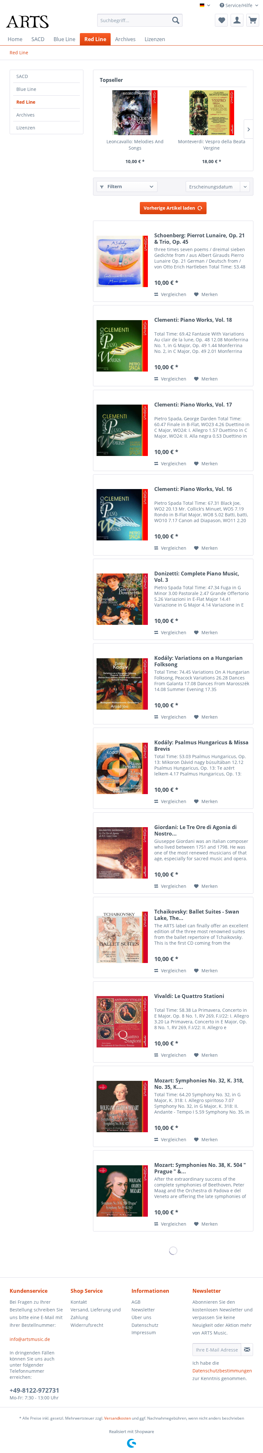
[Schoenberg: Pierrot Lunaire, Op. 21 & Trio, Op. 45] (122, 261)
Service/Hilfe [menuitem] (239, 5)
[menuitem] (140, 20)
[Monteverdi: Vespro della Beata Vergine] (211, 112)
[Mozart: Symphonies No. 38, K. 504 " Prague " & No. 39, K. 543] (122, 1191)
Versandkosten (117, 1418)
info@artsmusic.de (30, 1339)
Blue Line (26, 89)
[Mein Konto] (237, 20)
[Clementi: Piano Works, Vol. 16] (122, 515)
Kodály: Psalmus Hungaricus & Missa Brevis (201, 745)
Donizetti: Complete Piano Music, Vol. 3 (196, 576)
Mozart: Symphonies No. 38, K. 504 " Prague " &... (200, 1168)
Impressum (144, 1332)
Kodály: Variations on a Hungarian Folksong (198, 661)
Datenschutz (145, 1325)
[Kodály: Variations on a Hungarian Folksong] (122, 684)
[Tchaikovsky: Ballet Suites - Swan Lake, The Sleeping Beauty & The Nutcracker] (122, 937)
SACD (22, 76)
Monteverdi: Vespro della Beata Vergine (211, 144)
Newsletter (143, 1310)
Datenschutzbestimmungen (222, 1371)
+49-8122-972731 (34, 1390)
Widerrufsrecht (87, 1325)
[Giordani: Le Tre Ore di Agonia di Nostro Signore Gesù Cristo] (122, 853)
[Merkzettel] (221, 20)
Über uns (141, 1317)
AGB (136, 1302)
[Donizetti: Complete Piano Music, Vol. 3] (122, 599)
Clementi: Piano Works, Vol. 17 (193, 404)
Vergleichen (173, 294)
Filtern (114, 186)
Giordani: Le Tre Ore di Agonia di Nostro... (195, 830)
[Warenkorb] (252, 20)
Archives (25, 115)
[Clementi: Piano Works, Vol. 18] (122, 346)
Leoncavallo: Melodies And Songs (135, 144)
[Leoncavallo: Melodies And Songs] (135, 112)
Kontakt (79, 1302)
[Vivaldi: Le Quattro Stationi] (122, 1022)
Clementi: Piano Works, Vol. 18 (193, 320)
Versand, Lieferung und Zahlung (96, 1313)
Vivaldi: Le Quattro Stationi (189, 996)
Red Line (25, 102)
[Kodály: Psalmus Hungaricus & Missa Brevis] (122, 768)
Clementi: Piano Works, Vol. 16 (193, 489)
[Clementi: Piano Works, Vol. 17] (122, 430)
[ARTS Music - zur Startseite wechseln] (27, 22)
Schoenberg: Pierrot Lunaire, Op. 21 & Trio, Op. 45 (199, 238)
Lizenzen (25, 128)
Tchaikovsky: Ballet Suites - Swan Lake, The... (196, 914)
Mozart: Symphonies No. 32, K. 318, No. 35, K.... (199, 1083)
